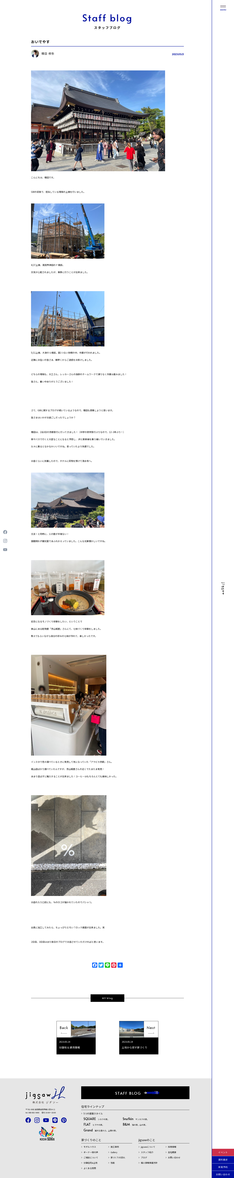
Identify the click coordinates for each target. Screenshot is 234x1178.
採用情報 (172, 1146)
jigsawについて (148, 1146)
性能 (113, 1162)
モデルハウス (90, 1146)
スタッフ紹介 (147, 1152)
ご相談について (91, 1157)
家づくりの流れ (118, 1157)
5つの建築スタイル (93, 1113)
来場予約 (223, 1167)
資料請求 (223, 1159)
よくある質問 (90, 1168)
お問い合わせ (223, 1174)
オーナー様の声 (91, 1152)
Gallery (114, 1152)
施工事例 (115, 1146)
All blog (107, 998)
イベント (223, 1152)
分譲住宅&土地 (90, 1162)
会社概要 (172, 1152)
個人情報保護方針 (149, 1162)
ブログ (144, 1157)
